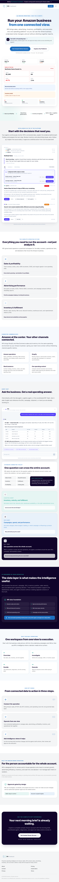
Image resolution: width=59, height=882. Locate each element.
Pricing (32, 866)
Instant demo (34, 868)
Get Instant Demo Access (20, 49)
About (3, 866)
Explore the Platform (40, 49)
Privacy (3, 871)
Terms (32, 871)
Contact (4, 868)
